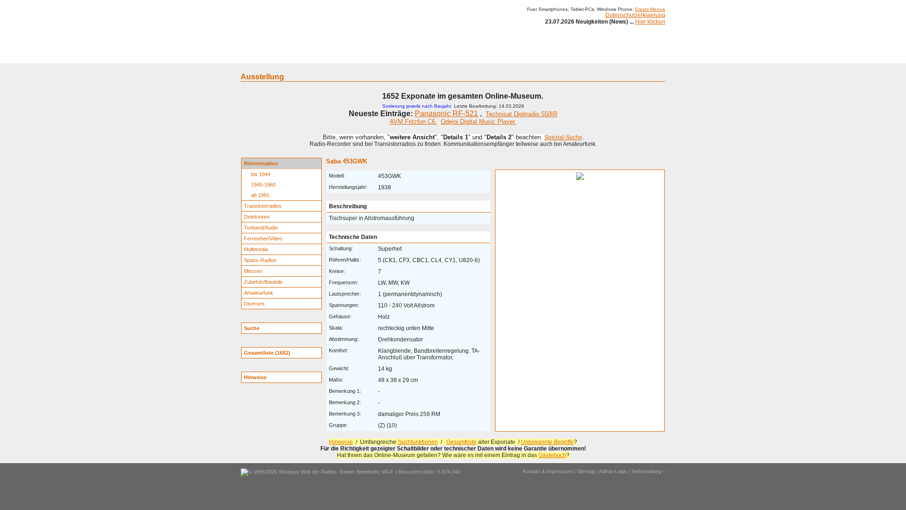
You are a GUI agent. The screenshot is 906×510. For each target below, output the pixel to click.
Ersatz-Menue (650, 9)
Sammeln (354, 56)
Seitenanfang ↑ (648, 471)
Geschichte (317, 56)
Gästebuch (552, 455)
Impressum (573, 56)
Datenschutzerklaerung (635, 15)
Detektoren (256, 217)
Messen (253, 271)
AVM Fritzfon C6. (413, 121)
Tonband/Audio (261, 227)
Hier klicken (650, 21)
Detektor (505, 56)
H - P (407, 56)
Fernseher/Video (263, 238)
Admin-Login (613, 471)
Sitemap (586, 471)
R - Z (430, 56)
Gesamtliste (461, 442)
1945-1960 (263, 184)
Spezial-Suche (563, 137)
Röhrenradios (261, 163)
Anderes (537, 56)
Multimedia (256, 249)
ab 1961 (260, 195)
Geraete (282, 56)
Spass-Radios (260, 260)
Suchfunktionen (418, 442)
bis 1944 (260, 174)
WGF (388, 472)
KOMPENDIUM (465, 56)
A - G (383, 56)
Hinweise (341, 442)
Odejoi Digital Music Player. (478, 121)
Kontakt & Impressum (547, 471)
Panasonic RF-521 (446, 114)
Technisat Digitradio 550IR (521, 114)
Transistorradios (263, 206)
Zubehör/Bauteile (263, 282)
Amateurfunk (258, 293)
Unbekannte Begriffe (547, 442)
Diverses (254, 303)
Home (253, 56)
